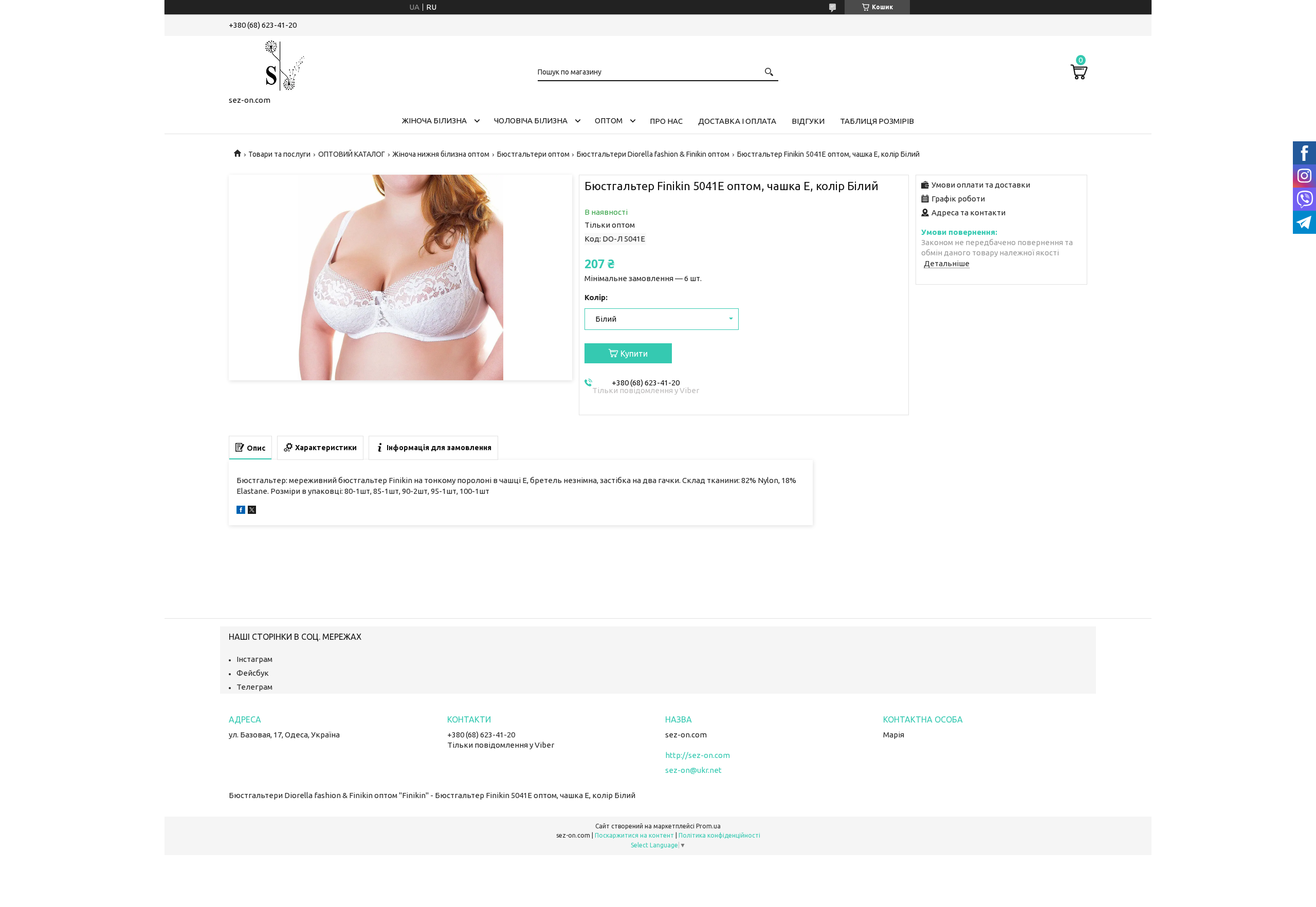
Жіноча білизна (434, 120)
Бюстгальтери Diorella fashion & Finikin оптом (653, 154)
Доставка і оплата (737, 121)
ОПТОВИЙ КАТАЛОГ (351, 154)
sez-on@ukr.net (693, 770)
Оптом (609, 120)
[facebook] (240, 511)
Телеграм (254, 686)
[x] (252, 511)
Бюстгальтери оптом (533, 154)
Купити (634, 353)
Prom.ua (708, 826)
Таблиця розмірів (877, 121)
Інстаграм (254, 659)
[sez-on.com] (280, 63)
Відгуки (808, 121)
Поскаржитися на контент (634, 835)
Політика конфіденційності (719, 835)
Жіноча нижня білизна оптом (440, 154)
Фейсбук (252, 673)
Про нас (666, 121)
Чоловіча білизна (531, 120)
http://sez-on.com (697, 755)
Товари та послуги (279, 154)
